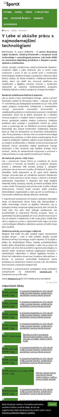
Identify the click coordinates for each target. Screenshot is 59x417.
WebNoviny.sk (14, 278)
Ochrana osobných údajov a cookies (18, 412)
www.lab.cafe (46, 271)
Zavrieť (52, 404)
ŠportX (6, 30)
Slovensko (23, 30)
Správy (14, 30)
